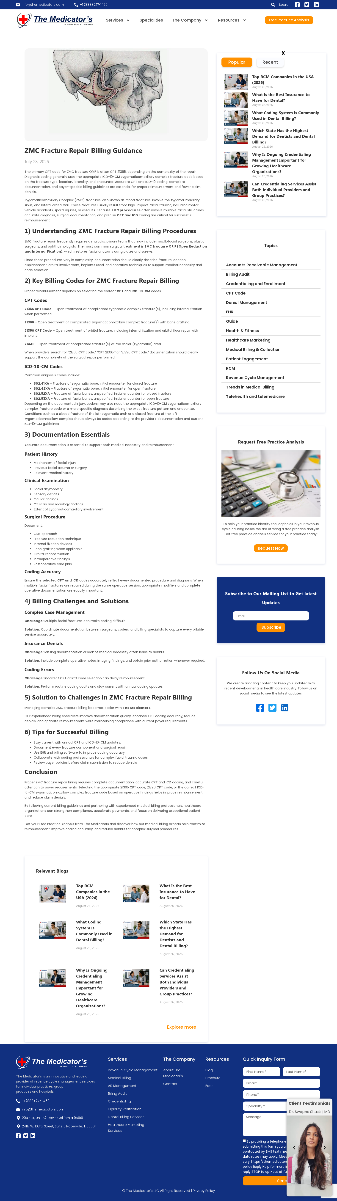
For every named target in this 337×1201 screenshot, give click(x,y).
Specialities (151, 20)
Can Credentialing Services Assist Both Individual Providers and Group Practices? (177, 982)
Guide (232, 321)
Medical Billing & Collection (253, 349)
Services (114, 20)
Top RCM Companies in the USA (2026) (93, 891)
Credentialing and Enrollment (256, 283)
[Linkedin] (285, 708)
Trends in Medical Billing (250, 387)
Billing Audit (238, 274)
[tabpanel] (271, 142)
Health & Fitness (242, 330)
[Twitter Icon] (272, 708)
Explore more (181, 1027)
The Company (186, 20)
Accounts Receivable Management (262, 265)
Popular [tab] (236, 62)
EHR (229, 312)
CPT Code (236, 293)
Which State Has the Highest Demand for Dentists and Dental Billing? (176, 933)
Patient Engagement (247, 359)
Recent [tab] (270, 62)
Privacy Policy (204, 1190)
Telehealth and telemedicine (255, 396)
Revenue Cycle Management (255, 377)
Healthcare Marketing (248, 340)
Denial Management (246, 302)
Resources (229, 20)
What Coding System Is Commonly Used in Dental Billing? (285, 115)
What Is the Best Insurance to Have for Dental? (177, 891)
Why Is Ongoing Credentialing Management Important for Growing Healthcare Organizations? (92, 987)
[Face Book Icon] (260, 708)
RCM (230, 368)
